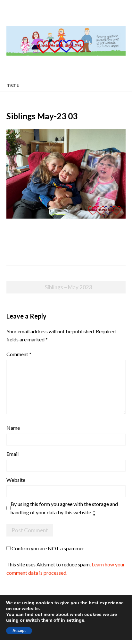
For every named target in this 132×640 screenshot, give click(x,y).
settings (75, 620)
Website (15, 480)
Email (12, 454)
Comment (18, 354)
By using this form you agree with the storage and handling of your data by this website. (64, 508)
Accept (19, 630)
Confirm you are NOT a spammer (47, 548)
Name (13, 428)
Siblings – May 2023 (68, 287)
